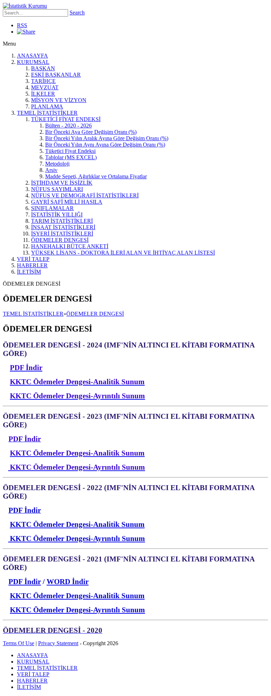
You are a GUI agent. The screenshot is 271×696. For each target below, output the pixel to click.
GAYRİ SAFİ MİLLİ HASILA (66, 202)
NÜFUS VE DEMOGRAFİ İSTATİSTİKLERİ (85, 195)
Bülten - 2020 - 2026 (68, 126)
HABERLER (32, 265)
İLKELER (43, 94)
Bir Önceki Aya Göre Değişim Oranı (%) (91, 132)
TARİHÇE (43, 81)
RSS (22, 25)
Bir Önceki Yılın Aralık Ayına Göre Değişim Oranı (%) (106, 138)
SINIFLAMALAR (52, 208)
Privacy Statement (58, 643)
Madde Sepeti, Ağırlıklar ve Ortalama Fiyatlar (96, 176)
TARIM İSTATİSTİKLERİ (62, 221)
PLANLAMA (47, 106)
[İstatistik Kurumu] (25, 6)
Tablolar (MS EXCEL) (71, 157)
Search (77, 13)
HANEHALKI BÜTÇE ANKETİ (69, 246)
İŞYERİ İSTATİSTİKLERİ (62, 234)
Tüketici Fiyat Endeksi (70, 151)
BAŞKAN (43, 68)
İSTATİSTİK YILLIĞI (57, 215)
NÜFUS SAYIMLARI (57, 189)
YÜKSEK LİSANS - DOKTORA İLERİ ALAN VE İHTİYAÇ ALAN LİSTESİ (123, 253)
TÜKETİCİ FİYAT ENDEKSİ (66, 119)
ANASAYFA (32, 56)
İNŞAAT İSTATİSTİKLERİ (63, 227)
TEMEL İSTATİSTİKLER (47, 113)
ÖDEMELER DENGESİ (60, 240)
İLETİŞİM (29, 272)
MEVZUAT (45, 87)
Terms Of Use (18, 643)
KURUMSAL (33, 62)
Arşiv (51, 170)
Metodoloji (57, 164)
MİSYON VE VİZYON (58, 100)
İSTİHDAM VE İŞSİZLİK (61, 183)
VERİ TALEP (33, 259)
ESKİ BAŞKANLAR (56, 75)
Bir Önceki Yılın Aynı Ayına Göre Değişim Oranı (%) (105, 145)
